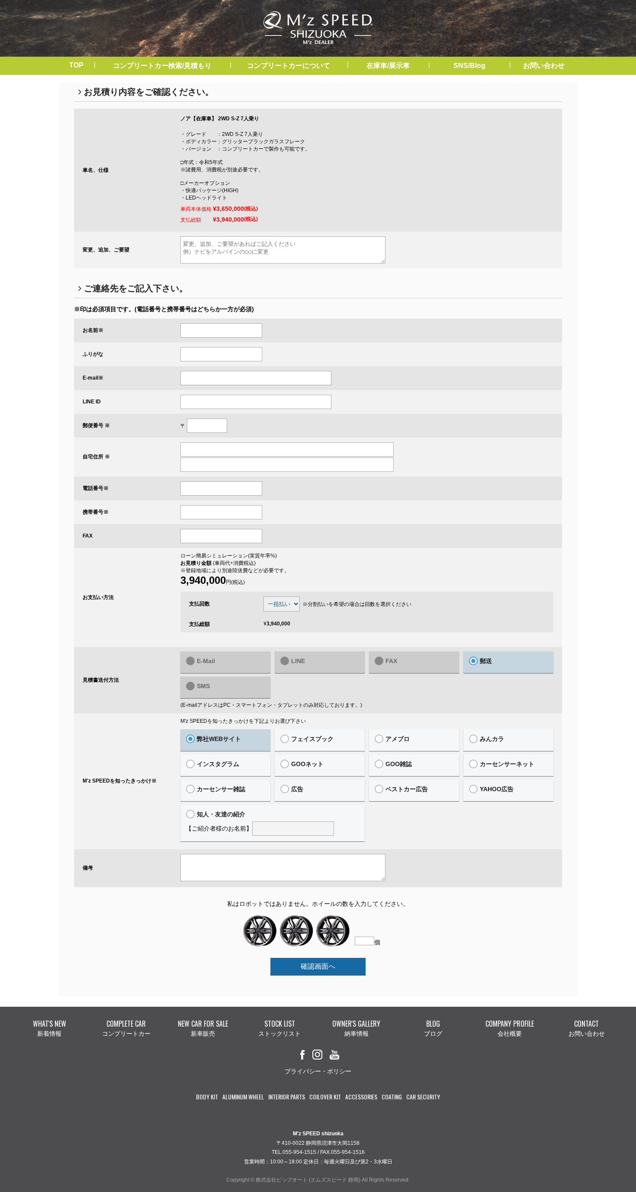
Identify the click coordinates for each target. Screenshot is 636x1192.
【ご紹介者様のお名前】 (219, 821)
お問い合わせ (544, 65)
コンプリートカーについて (288, 65)
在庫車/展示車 (388, 65)
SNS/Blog (469, 65)
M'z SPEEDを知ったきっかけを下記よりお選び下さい (243, 721)
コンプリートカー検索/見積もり (162, 65)
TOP (76, 65)
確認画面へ (318, 966)
